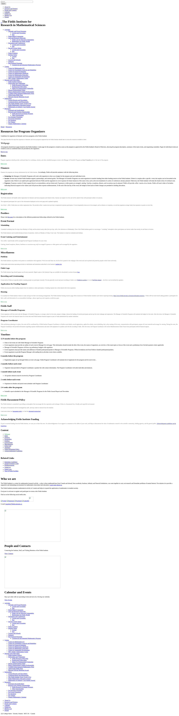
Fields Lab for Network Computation (23, 39)
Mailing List (8, 15)
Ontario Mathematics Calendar (17, 123)
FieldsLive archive (82, 280)
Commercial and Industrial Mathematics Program (26, 65)
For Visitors (11, 122)
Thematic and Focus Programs (17, 31)
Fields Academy (13, 53)
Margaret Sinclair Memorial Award (18, 97)
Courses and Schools (14, 60)
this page (10, 217)
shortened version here (35, 411)
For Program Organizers (15, 117)
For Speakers (12, 120)
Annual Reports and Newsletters (17, 100)
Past (13, 34)
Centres (6, 66)
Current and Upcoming (19, 33)
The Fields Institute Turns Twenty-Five (19, 103)
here (78, 272)
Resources (7, 108)
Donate (6, 17)
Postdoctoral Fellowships (19, 87)
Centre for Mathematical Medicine (18, 73)
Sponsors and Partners (11, 8)
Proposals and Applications (16, 110)
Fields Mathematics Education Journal (19, 105)
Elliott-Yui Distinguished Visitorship (22, 88)
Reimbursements (9, 465)
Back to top (4, 152)
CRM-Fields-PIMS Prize (15, 95)
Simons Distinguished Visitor (16, 90)
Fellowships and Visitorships (16, 83)
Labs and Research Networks (17, 38)
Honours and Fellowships (12, 80)
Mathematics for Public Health (21, 41)
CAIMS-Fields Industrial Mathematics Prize (21, 93)
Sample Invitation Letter (11, 463)
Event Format (8, 442)
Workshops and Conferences (16, 43)
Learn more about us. (56, 485)
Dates (6, 436)
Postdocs (7, 441)
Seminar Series (12, 55)
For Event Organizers (14, 118)
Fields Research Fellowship (20, 85)
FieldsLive (7, 13)
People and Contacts (10, 10)
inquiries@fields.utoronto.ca (13, 504)
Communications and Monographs (18, 102)
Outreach (11, 61)
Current (14, 56)
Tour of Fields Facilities (11, 471)
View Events (8, 600)
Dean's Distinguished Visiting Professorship (21, 92)
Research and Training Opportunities (19, 112)
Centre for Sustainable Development (19, 76)
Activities (7, 29)
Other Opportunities (18, 115)
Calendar (7, 12)
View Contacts (8, 553)
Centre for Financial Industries (17, 71)
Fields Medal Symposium (15, 36)
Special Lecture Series (14, 48)
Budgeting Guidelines (10, 462)
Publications (8, 98)
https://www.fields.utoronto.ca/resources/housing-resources (128, 295)
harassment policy (17, 411)
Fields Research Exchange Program (22, 113)
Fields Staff (7, 446)
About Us (7, 7)
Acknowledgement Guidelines (13, 451)
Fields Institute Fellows (15, 81)
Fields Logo (8, 469)
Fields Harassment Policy (11, 449)
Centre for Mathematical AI (16, 68)
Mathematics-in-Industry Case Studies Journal (21, 107)
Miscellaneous (8, 444)
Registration (8, 439)
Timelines (7, 447)
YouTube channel (96, 280)
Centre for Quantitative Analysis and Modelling (22, 70)
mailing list (59, 264)
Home (2, 127)
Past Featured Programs (15, 63)
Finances (7, 437)
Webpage (7, 434)
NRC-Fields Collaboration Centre (18, 78)
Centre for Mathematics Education (18, 75)
